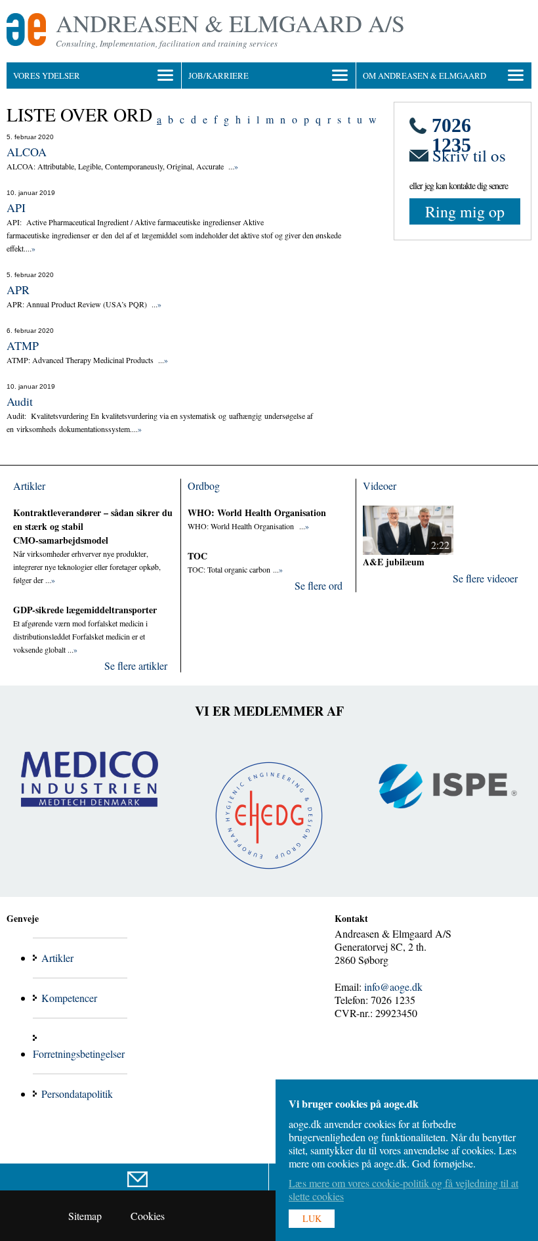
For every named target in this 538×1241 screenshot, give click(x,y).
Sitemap (85, 1216)
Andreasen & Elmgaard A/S (230, 23)
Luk (311, 1218)
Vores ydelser (46, 75)
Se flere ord (318, 585)
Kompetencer (69, 998)
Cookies (148, 1216)
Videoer (379, 485)
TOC (197, 556)
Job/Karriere (218, 75)
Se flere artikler (135, 665)
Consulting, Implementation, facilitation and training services (167, 43)
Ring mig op (465, 211)
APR (18, 289)
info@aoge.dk (393, 986)
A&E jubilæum (393, 562)
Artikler (29, 485)
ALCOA (27, 152)
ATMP (23, 345)
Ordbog (204, 485)
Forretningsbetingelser (79, 1053)
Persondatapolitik (77, 1093)
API (16, 207)
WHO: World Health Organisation (257, 512)
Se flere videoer (485, 578)
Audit (20, 401)
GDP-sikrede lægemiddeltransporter (85, 610)
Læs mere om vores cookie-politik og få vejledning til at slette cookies (403, 1189)
